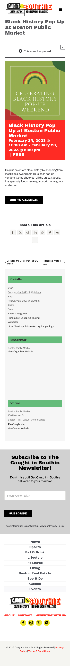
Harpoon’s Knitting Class (51, 262)
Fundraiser (13, 318)
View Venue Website (18, 428)
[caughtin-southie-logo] (29, 4)
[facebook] (23, 623)
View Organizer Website (20, 351)
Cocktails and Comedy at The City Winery (22, 262)
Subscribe (18, 513)
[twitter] (39, 623)
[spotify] (47, 623)
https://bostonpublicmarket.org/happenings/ (31, 326)
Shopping (26, 318)
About (9, 615)
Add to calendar (24, 199)
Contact (25, 615)
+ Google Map (17, 424)
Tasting (36, 318)
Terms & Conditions (39, 651)
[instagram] (31, 623)
